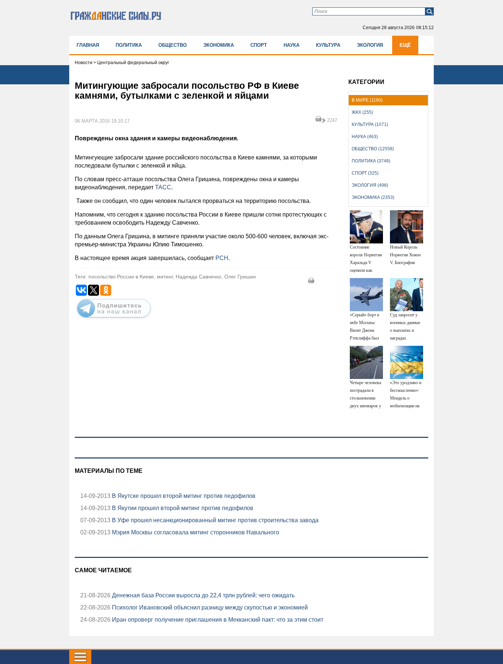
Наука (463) (365, 136)
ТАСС (163, 187)
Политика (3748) (371, 161)
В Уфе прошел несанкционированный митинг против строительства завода (214, 520)
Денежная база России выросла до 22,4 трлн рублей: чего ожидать (202, 595)
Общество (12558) (373, 148)
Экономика (218, 45)
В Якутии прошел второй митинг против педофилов (181, 508)
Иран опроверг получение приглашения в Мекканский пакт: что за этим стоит (216, 619)
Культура (328, 45)
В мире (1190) (367, 100)
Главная (88, 45)
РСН (221, 258)
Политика (129, 45)
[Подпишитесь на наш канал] (114, 319)
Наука (291, 45)
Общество (172, 45)
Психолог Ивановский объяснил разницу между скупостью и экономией (209, 607)
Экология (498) (370, 185)
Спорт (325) (365, 173)
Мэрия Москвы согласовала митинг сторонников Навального (194, 532)
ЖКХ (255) (362, 112)
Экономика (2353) (373, 197)
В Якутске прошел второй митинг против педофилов (183, 496)
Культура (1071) (370, 124)
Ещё (405, 45)
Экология (370, 45)
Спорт (258, 45)
